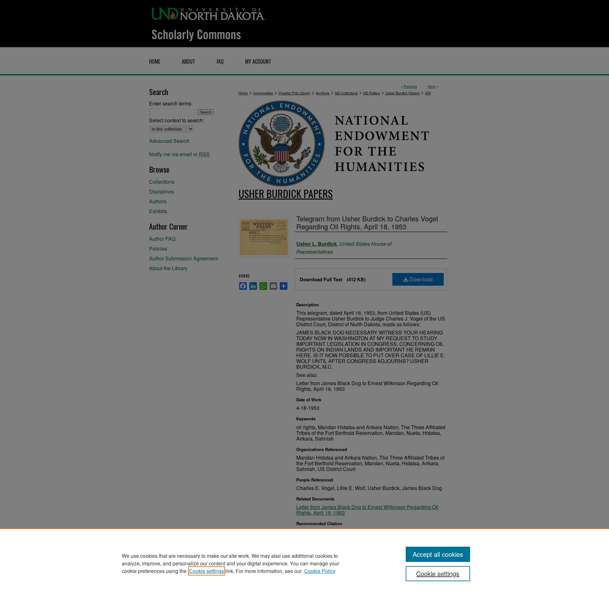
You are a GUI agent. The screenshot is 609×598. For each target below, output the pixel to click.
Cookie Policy (320, 571)
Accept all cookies (438, 554)
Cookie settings (206, 571)
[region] (304, 563)
